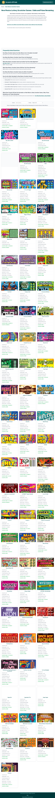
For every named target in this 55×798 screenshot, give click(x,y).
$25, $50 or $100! (6, 63)
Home (2, 6)
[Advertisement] (27, 38)
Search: (13, 102)
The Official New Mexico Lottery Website (42, 95)
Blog (27, 795)
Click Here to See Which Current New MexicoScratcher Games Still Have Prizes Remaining (24, 24)
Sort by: (30, 102)
